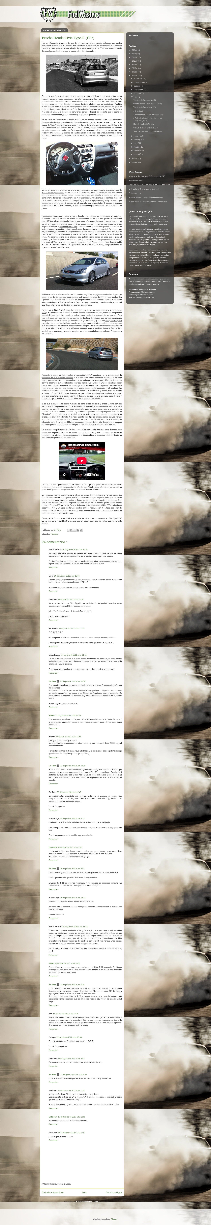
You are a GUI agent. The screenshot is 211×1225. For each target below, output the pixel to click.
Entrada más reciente (53, 1192)
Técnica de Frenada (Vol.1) (144, 107)
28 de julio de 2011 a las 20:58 (67, 963)
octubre (137, 86)
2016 (134, 57)
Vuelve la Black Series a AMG (146, 128)
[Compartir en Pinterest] (81, 530)
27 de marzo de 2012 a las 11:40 (71, 1090)
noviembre (138, 82)
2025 (134, 50)
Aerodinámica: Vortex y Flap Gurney (148, 115)
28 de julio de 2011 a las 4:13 (72, 818)
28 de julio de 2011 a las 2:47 (69, 792)
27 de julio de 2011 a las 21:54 (68, 737)
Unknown (53, 1117)
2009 (134, 162)
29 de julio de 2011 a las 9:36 (72, 985)
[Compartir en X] (74, 530)
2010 (134, 159)
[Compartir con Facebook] (78, 530)
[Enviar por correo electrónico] (68, 530)
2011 (134, 75)
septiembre (139, 90)
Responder (53, 567)
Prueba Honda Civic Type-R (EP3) (147, 104)
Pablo (51, 963)
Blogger (114, 1219)
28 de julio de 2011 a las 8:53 (72, 869)
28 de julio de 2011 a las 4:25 (70, 847)
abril (136, 143)
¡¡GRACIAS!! (138, 111)
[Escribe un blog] (71, 530)
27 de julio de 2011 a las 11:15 (74, 655)
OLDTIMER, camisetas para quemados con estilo (149, 185)
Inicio (84, 1192)
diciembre (138, 79)
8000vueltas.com (136, 180)
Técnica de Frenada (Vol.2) (144, 100)
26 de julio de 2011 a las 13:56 (67, 576)
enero (136, 154)
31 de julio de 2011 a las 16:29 (65, 1014)
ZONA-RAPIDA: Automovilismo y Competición (148, 202)
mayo (136, 140)
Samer (52, 715)
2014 (134, 65)
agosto (137, 93)
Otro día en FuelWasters (143, 124)
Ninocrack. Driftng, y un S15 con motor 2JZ (147, 176)
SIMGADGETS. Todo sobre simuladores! (146, 197)
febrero (137, 150)
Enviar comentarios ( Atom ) (87, 1202)
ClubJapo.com (135, 193)
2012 (134, 72)
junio (136, 136)
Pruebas (54, 534)
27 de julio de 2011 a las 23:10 (72, 766)
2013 (134, 68)
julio (136, 97)
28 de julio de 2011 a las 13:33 (72, 898)
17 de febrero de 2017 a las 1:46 (71, 1133)
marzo (137, 147)
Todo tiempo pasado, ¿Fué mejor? (147, 131)
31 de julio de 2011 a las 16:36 (69, 1037)
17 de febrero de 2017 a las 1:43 (71, 1117)
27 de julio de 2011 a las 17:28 (68, 715)
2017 (134, 54)
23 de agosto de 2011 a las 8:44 (73, 1074)
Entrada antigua (114, 1192)
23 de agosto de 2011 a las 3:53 (71, 1059)
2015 (134, 61)
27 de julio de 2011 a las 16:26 (72, 681)
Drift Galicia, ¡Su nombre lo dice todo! (144, 189)
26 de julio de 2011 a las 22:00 (71, 628)
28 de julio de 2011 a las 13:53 (75, 927)
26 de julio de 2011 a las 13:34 (75, 549)
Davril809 (53, 847)
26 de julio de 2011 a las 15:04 (70, 600)
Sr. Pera (52, 681)
